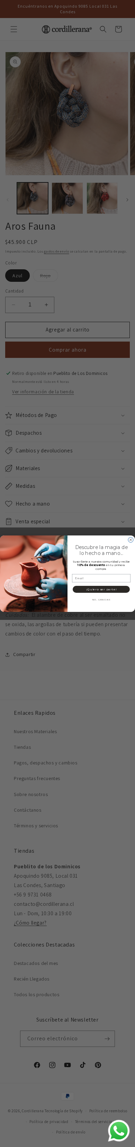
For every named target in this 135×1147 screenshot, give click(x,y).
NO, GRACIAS (101, 599)
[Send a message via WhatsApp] (119, 1131)
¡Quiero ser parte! (101, 589)
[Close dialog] (130, 539)
